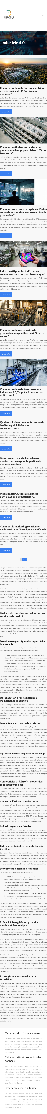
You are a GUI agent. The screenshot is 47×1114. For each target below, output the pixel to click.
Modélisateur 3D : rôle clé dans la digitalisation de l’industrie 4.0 (19, 495)
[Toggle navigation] (42, 15)
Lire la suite (6, 112)
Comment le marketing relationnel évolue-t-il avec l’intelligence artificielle (23, 528)
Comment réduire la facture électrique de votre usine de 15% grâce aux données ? (22, 91)
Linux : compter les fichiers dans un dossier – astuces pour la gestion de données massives (20, 461)
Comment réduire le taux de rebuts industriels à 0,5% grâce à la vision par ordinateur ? (21, 392)
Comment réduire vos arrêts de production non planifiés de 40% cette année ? (22, 333)
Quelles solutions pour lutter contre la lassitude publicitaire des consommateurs (22, 425)
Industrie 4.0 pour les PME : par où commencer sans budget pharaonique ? (22, 273)
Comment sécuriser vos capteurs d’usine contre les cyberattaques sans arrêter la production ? (23, 212)
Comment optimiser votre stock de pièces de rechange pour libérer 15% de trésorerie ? (23, 150)
